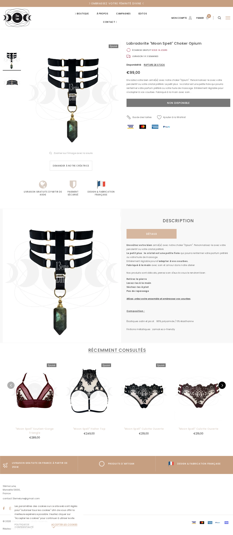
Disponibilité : (134, 64)
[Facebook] (4, 508)
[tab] (116, 350)
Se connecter (167, 37)
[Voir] (15, 373)
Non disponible (34, 421)
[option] (73, 95)
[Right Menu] (228, 17)
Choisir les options (198, 421)
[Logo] (30, 18)
